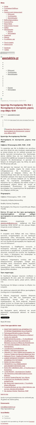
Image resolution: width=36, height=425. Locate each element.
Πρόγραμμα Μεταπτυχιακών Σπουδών (17, 333)
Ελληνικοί (11, 14)
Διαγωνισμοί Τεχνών (11, 26)
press (6, 10)
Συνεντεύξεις (8, 22)
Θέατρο (6, 37)
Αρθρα (6, 28)
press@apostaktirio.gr (8, 407)
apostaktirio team (14, 115)
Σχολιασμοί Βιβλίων (11, 8)
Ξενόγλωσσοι (12, 16)
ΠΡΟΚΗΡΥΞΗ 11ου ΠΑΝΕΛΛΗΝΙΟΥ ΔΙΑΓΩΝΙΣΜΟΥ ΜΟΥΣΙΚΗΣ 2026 (15, 365)
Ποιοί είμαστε (9, 42)
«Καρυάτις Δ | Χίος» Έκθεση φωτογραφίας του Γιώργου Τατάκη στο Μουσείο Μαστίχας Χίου (19, 353)
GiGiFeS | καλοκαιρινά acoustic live (15, 350)
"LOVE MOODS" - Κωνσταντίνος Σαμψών (17, 372)
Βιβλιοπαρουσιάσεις (11, 20)
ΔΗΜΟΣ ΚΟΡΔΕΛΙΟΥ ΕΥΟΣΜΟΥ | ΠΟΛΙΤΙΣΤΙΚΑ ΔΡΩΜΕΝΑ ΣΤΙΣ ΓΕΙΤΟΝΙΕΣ (19, 359)
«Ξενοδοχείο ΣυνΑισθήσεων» (14, 348)
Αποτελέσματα (12, 18)
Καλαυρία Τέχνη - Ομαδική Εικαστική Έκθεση (19, 356)
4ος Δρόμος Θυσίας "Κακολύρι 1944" (16, 391)
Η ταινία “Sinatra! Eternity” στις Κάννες (17, 377)
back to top (4, 394)
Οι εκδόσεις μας (9, 39)
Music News (8, 24)
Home (6, 6)
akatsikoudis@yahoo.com (9, 223)
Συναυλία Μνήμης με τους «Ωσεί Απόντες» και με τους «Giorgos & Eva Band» (19, 388)
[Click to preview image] (18, 133)
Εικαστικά (7, 35)
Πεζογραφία (12, 33)
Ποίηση (10, 31)
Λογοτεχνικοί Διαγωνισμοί (13, 12)
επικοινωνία (8, 44)
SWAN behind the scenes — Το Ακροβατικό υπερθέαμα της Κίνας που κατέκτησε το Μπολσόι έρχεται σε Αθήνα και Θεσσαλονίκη (19, 341)
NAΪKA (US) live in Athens (12, 362)
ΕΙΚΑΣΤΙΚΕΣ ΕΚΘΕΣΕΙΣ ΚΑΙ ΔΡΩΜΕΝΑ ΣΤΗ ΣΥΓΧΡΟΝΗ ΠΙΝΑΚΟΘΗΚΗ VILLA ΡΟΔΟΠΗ (18, 330)
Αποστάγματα (8, 30)
